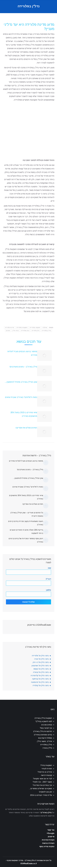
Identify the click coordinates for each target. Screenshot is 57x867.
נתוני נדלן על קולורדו (41, 685)
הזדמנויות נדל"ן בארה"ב (42, 731)
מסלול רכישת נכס (45, 738)
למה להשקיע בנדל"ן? (43, 721)
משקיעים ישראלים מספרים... (40, 788)
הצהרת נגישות (48, 843)
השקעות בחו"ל (46, 765)
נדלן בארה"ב (46, 812)
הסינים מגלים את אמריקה (26, 428)
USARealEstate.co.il (28, 863)
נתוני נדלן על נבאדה (41, 672)
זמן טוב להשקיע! (45, 792)
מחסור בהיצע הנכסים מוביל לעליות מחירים (22, 353)
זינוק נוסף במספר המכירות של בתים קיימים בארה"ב (26, 540)
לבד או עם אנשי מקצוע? (42, 778)
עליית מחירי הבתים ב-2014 (41, 795)
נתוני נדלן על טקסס (41, 669)
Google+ (50, 833)
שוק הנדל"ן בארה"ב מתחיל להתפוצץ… (21, 382)
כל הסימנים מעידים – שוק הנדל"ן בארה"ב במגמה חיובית (26, 514)
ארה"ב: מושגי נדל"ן (44, 741)
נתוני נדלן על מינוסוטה (40, 682)
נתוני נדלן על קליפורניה (40, 675)
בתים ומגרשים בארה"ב (43, 735)
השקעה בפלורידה (35, 327)
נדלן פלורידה (36, 330)
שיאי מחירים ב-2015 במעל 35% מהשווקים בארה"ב (23, 414)
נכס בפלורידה (25, 330)
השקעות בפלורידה (21, 327)
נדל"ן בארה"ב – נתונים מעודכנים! (23, 367)
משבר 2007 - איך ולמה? (42, 782)
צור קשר (50, 830)
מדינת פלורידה (9, 327)
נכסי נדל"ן (15, 330)
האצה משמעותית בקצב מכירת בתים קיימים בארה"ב (25, 523)
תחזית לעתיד (46, 769)
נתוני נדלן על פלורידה (40, 656)
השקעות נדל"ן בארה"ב (43, 718)
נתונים (8, 330)
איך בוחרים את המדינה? (42, 785)
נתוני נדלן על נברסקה (40, 679)
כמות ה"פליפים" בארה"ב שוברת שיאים (21, 397)
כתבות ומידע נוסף (46, 846)
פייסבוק (51, 836)
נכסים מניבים (46, 725)
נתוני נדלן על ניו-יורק (41, 662)
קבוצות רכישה (46, 775)
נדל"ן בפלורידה (46, 330)
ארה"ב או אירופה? (45, 772)
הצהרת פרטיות (48, 840)
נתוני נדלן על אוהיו (41, 659)
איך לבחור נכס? (46, 728)
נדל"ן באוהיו (47, 748)
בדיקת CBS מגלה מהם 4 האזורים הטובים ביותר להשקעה (26, 531)
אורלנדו (44, 327)
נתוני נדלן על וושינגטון (40, 665)
